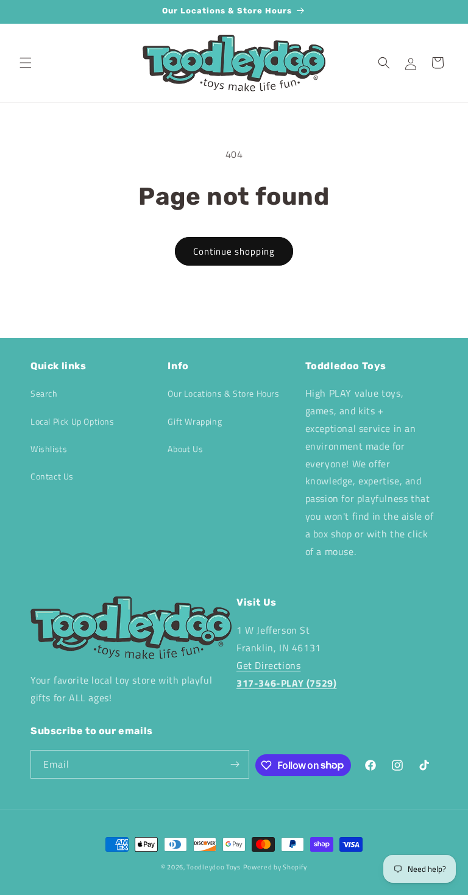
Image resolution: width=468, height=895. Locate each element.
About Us (185, 448)
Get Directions (268, 665)
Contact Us (52, 476)
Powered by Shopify (275, 867)
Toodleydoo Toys (213, 867)
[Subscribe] (235, 764)
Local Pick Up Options (72, 421)
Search (44, 393)
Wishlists (48, 448)
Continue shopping (234, 251)
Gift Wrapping (195, 421)
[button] (25, 62)
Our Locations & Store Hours (223, 393)
